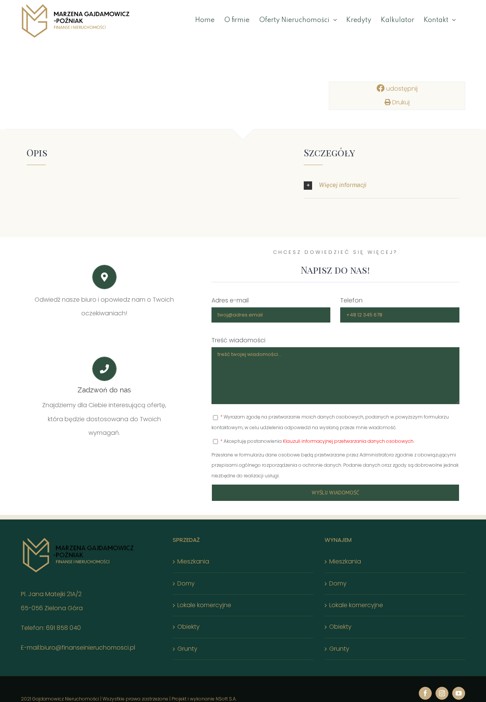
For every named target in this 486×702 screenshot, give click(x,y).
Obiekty (188, 626)
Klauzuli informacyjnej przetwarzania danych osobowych (348, 441)
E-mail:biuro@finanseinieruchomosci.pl (78, 647)
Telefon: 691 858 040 (51, 627)
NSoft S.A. (226, 699)
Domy (186, 583)
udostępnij (401, 88)
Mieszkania (193, 561)
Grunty (187, 648)
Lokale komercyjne (204, 605)
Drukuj (400, 102)
